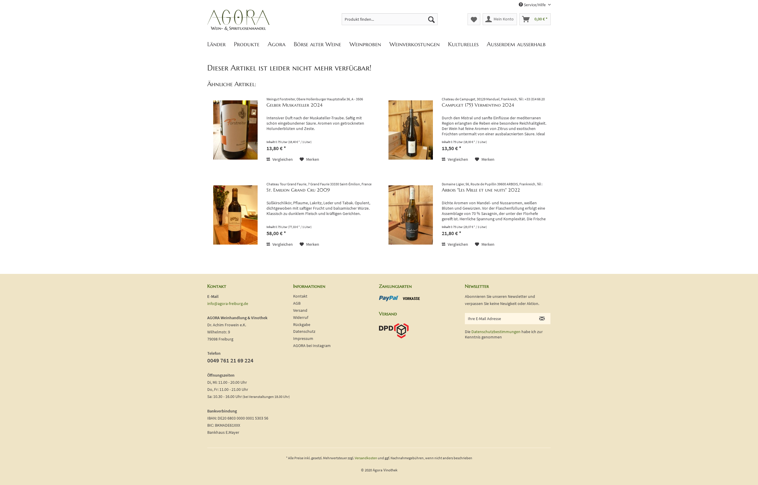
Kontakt (300, 296)
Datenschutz (304, 331)
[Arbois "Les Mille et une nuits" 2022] (411, 215)
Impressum (303, 338)
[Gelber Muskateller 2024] (235, 130)
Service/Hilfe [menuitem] (535, 4)
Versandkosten (366, 458)
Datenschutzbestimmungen (496, 331)
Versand (300, 310)
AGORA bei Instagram (312, 345)
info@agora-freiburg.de (227, 303)
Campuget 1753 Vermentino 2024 (478, 105)
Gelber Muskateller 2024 (294, 105)
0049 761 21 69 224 (230, 360)
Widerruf (300, 317)
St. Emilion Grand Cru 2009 (298, 190)
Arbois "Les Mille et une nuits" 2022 (481, 190)
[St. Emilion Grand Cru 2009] (235, 215)
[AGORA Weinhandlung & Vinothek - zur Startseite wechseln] (238, 20)
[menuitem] (390, 19)
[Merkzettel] (474, 19)
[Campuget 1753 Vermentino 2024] (411, 130)
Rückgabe (301, 324)
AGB (297, 303)
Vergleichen (282, 159)
